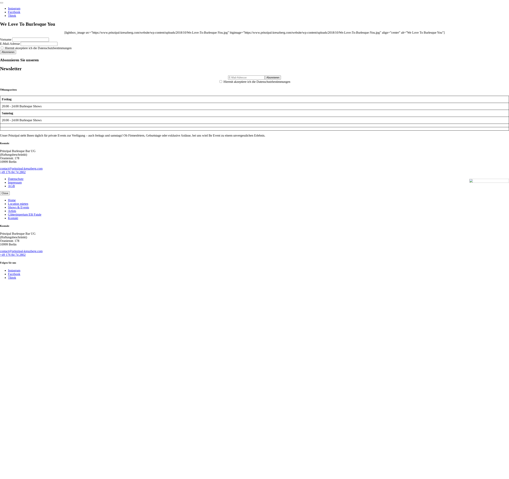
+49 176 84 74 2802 (13, 172)
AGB (11, 186)
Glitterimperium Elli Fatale (24, 214)
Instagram (14, 8)
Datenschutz (15, 179)
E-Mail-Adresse (10, 43)
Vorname (5, 39)
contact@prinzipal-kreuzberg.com (21, 168)
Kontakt (13, 218)
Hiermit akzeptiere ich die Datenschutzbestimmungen (38, 48)
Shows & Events (18, 207)
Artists (12, 211)
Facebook (14, 12)
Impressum (15, 182)
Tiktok (12, 15)
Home (12, 200)
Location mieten (18, 203)
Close (5, 193)
